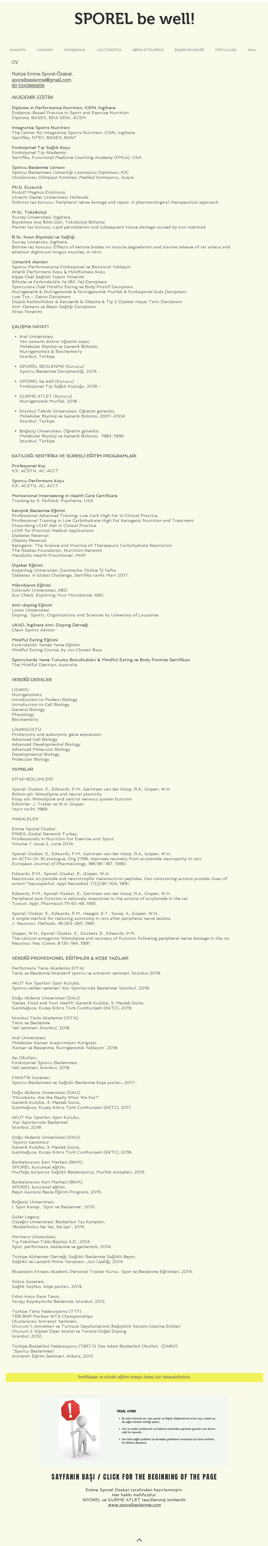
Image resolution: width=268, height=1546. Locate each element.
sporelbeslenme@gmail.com (41, 80)
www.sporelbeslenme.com (134, 1504)
